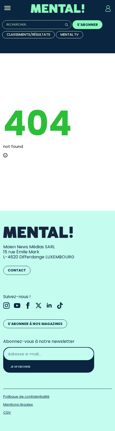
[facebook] (28, 305)
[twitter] (38, 305)
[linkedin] (49, 305)
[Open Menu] (7, 8)
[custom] (60, 305)
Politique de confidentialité (26, 396)
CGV (7, 412)
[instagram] (6, 305)
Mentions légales (18, 404)
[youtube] (17, 305)
